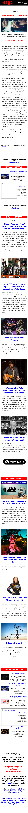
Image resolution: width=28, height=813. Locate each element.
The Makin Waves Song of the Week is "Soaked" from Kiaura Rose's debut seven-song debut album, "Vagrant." (14, 568)
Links (13, 802)
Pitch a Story (5, 802)
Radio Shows (20, 802)
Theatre (5, 800)
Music (24, 798)
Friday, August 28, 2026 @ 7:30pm (18, 176)
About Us (21, 800)
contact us (10, 783)
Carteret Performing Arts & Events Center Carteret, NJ (22, 194)
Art (3, 798)
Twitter (21, 789)
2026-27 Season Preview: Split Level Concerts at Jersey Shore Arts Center (14, 286)
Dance (14, 798)
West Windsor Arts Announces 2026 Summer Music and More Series (14, 390)
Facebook (14, 789)
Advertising (13, 800)
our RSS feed (14, 792)
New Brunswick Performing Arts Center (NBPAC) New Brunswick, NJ (18, 705)
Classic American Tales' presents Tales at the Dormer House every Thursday (14, 226)
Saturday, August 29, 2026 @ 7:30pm (18, 732)
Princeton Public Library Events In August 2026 (14, 438)
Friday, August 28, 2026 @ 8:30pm (22, 189)
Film (19, 798)
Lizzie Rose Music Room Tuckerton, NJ (18, 180)
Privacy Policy (14, 804)
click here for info (14, 162)
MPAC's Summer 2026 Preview (14, 339)
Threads (13, 791)
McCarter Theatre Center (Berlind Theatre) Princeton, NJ (18, 680)
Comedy (8, 798)
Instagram (5, 791)
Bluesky (19, 791)
